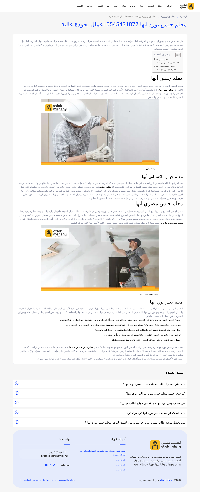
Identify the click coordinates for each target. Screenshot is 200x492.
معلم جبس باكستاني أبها (170, 62)
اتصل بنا (27, 480)
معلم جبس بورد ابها (168, 69)
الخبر (115, 6)
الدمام (133, 6)
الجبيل (100, 6)
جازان (90, 6)
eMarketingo (166, 480)
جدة (142, 6)
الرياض (168, 6)
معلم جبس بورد (168, 16)
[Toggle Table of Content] (176, 54)
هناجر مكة (120, 459)
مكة (160, 6)
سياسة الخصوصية (66, 480)
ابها (107, 6)
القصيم (79, 6)
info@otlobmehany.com (54, 455)
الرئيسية (183, 16)
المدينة (150, 6)
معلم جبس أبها (162, 59)
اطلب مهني (105, 187)
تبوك (124, 6)
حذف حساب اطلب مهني (44, 480)
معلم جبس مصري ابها (165, 66)
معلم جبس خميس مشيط (81, 347)
